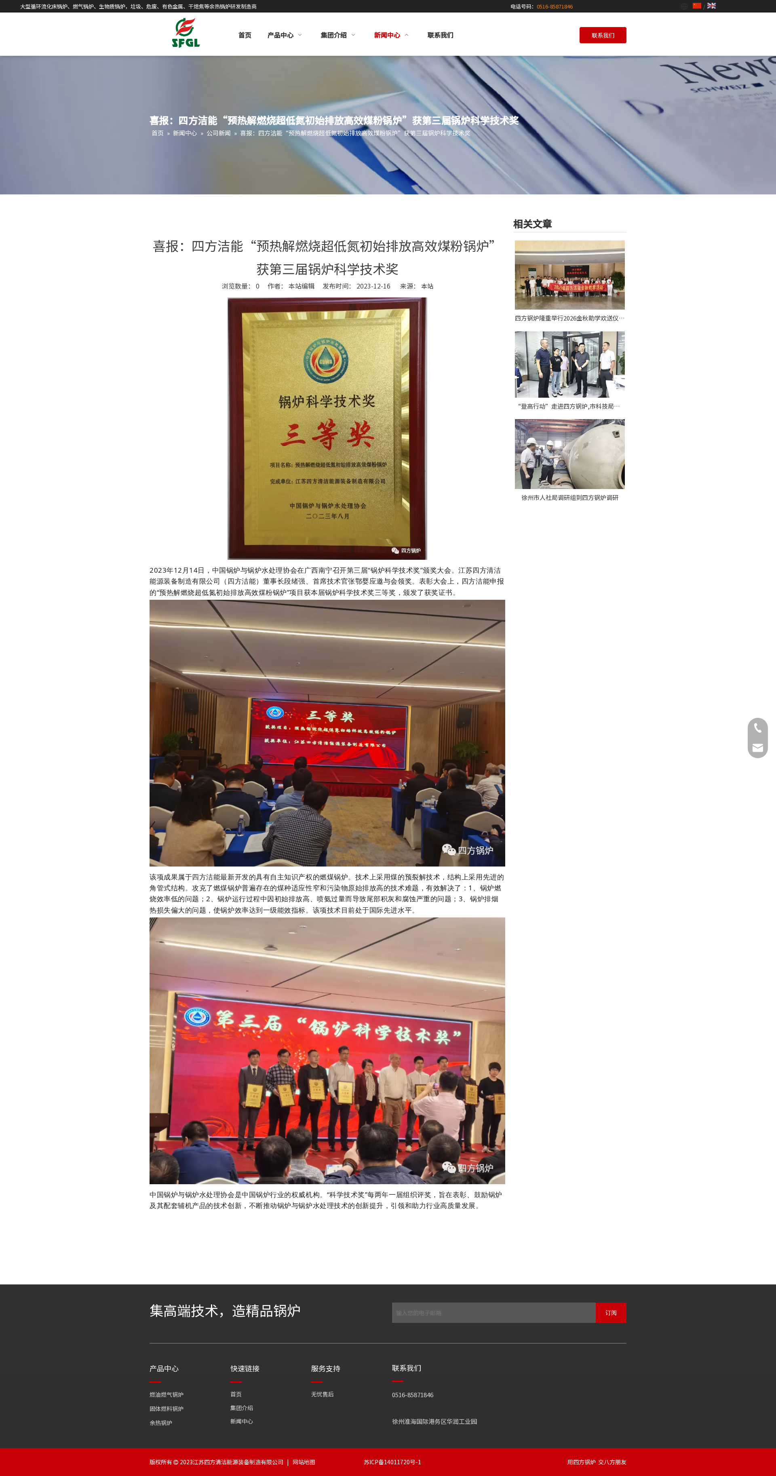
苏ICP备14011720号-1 (392, 1462)
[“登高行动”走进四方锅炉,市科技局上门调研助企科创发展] (570, 364)
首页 (236, 1394)
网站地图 (304, 1462)
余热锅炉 (161, 1423)
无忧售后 (322, 1394)
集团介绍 (241, 1408)
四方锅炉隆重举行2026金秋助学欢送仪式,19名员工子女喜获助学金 (570, 318)
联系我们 (603, 35)
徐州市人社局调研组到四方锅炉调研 (569, 497)
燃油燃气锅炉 (166, 1394)
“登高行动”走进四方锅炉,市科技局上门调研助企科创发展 (570, 406)
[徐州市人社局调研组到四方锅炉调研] (570, 454)
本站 (427, 286)
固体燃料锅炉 (166, 1408)
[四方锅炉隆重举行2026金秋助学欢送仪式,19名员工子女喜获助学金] (570, 275)
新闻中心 (241, 1421)
